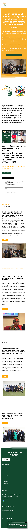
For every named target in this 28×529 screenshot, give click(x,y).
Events (5, 485)
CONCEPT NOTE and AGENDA (9, 166)
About (5, 480)
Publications (6, 481)
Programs (6, 483)
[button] (25, 4)
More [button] (5, 239)
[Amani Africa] (4, 4)
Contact (5, 486)
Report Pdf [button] (7, 172)
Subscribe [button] (6, 459)
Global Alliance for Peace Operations (10, 467)
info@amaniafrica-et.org (7, 510)
